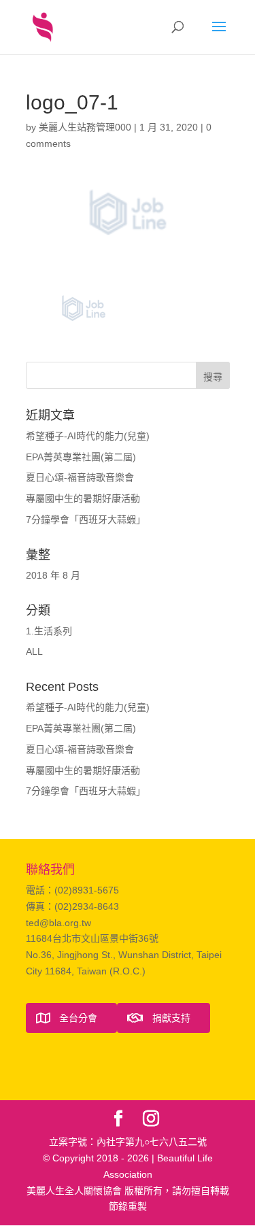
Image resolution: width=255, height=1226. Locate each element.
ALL (34, 651)
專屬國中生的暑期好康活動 (83, 498)
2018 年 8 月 (53, 575)
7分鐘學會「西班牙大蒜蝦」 (86, 519)
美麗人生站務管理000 (85, 127)
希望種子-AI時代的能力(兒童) (88, 435)
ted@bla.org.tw (58, 922)
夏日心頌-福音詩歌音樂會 (80, 477)
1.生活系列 (49, 631)
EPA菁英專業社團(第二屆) (81, 457)
